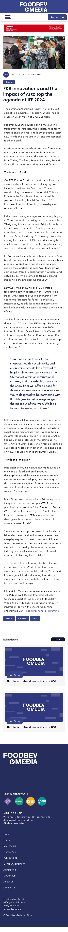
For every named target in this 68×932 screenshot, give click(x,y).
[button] (57, 17)
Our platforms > (15, 794)
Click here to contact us (13, 823)
